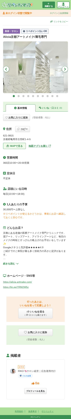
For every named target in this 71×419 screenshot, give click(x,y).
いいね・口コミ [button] (52, 107)
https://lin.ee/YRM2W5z (16, 287)
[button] (14, 96)
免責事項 (32, 411)
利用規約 (19, 411)
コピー (24, 129)
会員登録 (64, 13)
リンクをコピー (60, 21)
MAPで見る (16, 146)
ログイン (54, 13)
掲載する (49, 6)
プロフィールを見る (35, 391)
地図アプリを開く (38, 146)
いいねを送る (35, 313)
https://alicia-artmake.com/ (17, 281)
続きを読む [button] (9, 263)
